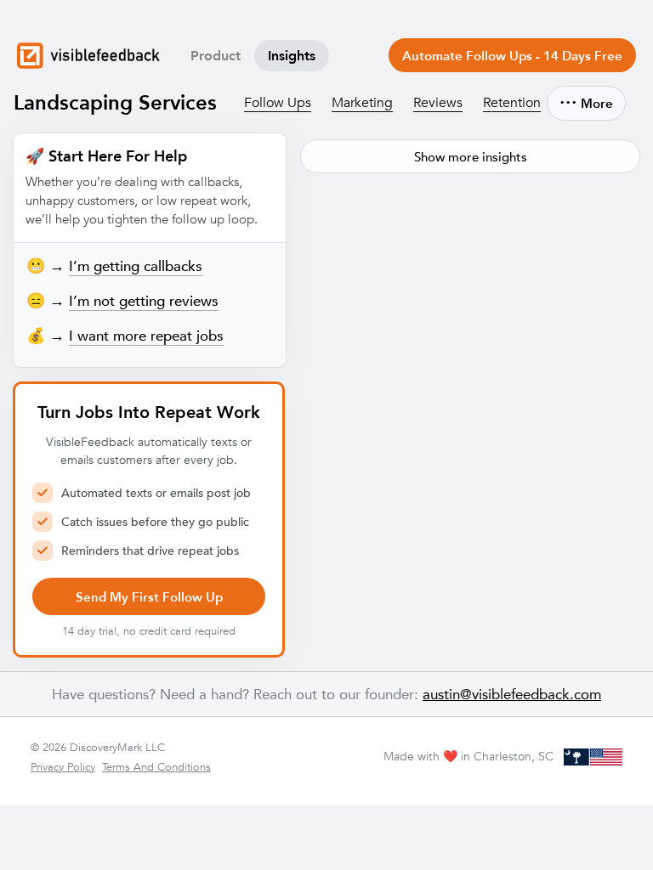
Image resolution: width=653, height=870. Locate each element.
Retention (512, 102)
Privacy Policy (63, 767)
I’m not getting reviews (144, 301)
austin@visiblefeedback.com (512, 694)
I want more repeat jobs (146, 336)
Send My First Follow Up (149, 597)
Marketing (362, 102)
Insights (291, 56)
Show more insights (470, 157)
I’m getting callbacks (135, 266)
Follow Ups (277, 102)
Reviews (438, 102)
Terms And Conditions (156, 767)
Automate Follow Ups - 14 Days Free (512, 56)
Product (215, 56)
